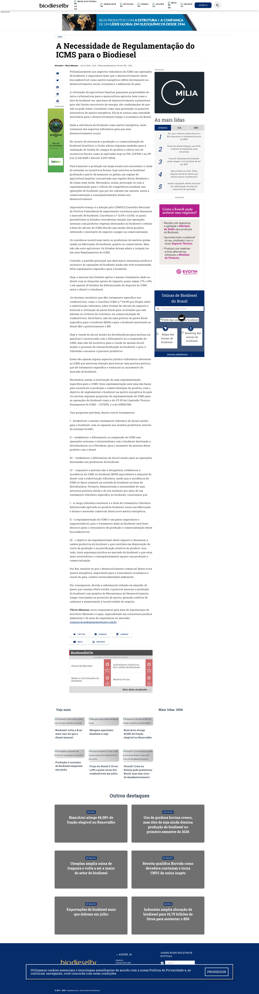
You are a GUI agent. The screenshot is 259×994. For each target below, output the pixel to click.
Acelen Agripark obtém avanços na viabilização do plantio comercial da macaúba (184, 186)
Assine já (203, 5)
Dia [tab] (179, 127)
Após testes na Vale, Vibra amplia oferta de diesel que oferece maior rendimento (184, 174)
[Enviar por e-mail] (57, 73)
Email (80, 642)
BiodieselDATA (82, 653)
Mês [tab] (196, 127)
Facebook (102, 634)
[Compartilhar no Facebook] (57, 87)
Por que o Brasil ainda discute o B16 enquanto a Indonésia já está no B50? (184, 136)
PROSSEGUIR (216, 972)
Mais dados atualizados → (136, 689)
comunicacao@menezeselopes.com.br (93, 622)
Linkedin (124, 634)
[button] (126, 5)
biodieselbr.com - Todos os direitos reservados (83, 990)
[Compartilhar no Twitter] (57, 80)
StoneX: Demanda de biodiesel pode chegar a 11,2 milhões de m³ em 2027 (184, 161)
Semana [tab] (163, 127)
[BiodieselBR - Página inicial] (54, 5)
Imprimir (100, 642)
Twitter (81, 634)
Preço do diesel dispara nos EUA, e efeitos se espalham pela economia (184, 149)
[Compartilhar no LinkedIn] (57, 94)
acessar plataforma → (179, 354)
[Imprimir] (57, 100)
